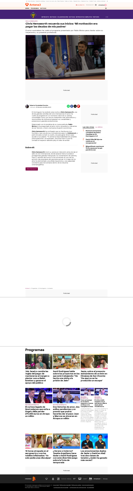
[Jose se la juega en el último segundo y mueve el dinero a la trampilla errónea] (87, 392)
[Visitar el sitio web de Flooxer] (105, 479)
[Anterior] (26, 1)
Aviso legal (56, 485)
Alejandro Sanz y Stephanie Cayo (80, 1)
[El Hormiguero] (33, 18)
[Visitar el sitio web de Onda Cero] (80, 479)
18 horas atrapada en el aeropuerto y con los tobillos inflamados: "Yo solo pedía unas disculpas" (38, 454)
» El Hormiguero (42, 288)
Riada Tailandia (60, 1)
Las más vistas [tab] (88, 127)
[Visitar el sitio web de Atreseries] (74, 479)
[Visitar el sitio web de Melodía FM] (90, 479)
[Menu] (106, 8)
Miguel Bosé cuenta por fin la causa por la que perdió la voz (95, 148)
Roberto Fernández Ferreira (39, 105)
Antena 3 (27, 288)
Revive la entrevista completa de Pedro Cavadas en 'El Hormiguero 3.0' (93, 133)
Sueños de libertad (101, 1)
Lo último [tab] (99, 127)
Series (27, 8)
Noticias (43, 8)
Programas (35, 8)
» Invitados (50, 288)
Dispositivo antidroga (40, 1)
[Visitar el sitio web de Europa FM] (85, 479)
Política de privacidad (65, 485)
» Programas (33, 288)
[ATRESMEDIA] (30, 479)
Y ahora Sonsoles (31, 1)
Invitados (53, 17)
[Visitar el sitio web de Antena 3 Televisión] (47, 479)
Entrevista (45, 17)
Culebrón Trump (92, 1)
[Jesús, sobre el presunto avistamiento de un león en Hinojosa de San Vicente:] (94, 361)
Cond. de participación (88, 485)
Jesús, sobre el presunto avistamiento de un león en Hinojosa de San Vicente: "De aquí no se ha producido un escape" (94, 376)
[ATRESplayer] (103, 5)
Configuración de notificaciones (77, 487)
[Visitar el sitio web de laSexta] (53, 479)
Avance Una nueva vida (51, 1)
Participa (96, 17)
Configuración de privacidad (60, 487)
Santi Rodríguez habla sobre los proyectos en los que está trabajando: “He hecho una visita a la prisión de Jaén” (66, 376)
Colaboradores (62, 17)
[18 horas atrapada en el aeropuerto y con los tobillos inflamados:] (38, 441)
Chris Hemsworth (32, 169)
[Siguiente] (107, 1)
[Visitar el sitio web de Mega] (69, 479)
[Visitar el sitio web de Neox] (58, 479)
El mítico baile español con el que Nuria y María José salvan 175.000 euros (101, 403)
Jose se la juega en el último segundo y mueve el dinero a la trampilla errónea (87, 403)
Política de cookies (76, 485)
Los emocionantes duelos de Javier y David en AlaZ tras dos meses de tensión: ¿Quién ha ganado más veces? (94, 455)
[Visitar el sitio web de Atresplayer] (98, 479)
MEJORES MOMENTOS (32, 405)
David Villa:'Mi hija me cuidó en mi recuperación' (94, 141)
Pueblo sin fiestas (69, 1)
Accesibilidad (90, 487)
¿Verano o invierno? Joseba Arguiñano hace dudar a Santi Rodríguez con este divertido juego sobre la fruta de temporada (65, 457)
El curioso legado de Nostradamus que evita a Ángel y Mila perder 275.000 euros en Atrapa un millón (37, 411)
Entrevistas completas (84, 17)
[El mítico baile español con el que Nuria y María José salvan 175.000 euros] (101, 392)
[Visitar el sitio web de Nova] (63, 479)
